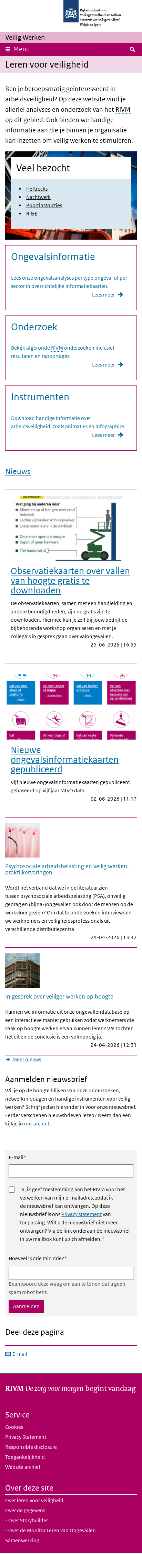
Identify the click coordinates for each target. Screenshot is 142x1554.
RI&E (31, 213)
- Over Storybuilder (26, 1520)
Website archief (22, 1467)
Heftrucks (37, 189)
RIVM (123, 109)
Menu (21, 49)
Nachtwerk (38, 197)
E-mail (17, 1157)
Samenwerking (22, 1540)
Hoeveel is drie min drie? (38, 1258)
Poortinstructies (44, 205)
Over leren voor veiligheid (34, 1500)
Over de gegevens (25, 1510)
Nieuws (18, 471)
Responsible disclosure (31, 1447)
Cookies (14, 1427)
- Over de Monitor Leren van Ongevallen (50, 1530)
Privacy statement (81, 1214)
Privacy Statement (25, 1437)
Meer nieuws (26, 1059)
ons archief (36, 1123)
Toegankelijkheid (25, 1457)
